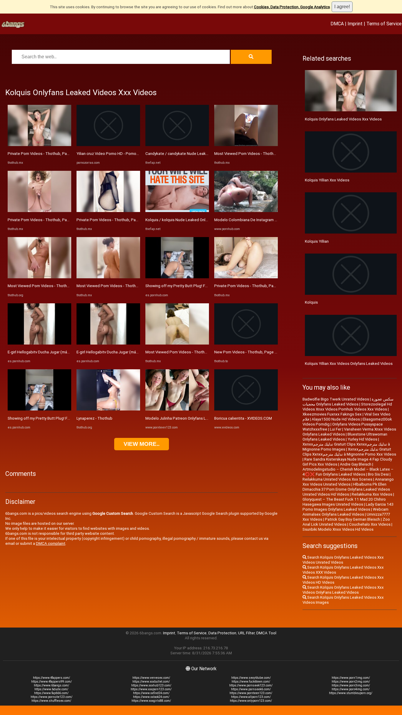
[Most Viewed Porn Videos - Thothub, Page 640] (177, 343)
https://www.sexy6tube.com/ (251, 678)
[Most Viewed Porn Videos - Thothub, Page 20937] (108, 276)
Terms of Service (383, 24)
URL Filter (246, 632)
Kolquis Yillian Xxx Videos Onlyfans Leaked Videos (349, 363)
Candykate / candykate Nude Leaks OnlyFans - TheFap (193, 153)
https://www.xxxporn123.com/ (151, 689)
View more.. (142, 444)
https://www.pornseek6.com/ (251, 689)
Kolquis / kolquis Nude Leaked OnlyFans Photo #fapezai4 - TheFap (204, 219)
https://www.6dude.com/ (51, 689)
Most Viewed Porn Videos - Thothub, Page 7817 (50, 285)
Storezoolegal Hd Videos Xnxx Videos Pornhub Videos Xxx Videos (347, 407)
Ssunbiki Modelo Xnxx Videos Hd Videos (338, 529)
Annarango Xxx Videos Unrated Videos (348, 482)
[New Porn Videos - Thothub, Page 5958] (246, 343)
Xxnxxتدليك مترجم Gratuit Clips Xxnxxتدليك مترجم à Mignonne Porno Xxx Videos (349, 452)
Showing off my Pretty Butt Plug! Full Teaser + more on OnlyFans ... (65, 418)
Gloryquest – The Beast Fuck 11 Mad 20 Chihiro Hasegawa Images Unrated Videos (344, 502)
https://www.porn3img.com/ (351, 685)
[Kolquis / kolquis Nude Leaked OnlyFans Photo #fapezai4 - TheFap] (177, 210)
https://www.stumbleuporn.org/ (350, 693)
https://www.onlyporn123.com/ (251, 701)
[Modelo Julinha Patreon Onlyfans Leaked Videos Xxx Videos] (177, 409)
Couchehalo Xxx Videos (370, 524)
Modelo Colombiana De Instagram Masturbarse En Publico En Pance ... (275, 219)
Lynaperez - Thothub (94, 418)
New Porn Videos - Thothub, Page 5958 (249, 352)
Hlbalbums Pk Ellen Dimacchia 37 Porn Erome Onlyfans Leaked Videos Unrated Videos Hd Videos (346, 489)
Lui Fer (335, 429)
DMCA (337, 24)
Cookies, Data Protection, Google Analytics (292, 6)
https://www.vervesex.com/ (151, 678)
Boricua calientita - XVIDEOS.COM (243, 418)
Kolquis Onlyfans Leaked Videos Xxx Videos (343, 119)
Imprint (355, 24)
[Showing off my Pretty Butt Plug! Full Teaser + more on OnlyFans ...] (39, 409)
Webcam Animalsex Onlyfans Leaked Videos (345, 512)
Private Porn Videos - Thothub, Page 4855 (114, 219)
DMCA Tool (266, 632)
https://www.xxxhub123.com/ (151, 685)
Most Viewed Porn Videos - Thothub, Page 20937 (120, 285)
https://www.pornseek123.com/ (251, 685)
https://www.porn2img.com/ (351, 681)
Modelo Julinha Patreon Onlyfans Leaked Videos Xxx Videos (198, 418)
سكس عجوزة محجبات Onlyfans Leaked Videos (348, 402)
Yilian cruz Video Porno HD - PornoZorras (112, 153)
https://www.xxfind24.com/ (151, 693)
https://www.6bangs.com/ (51, 685)
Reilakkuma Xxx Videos (372, 494)
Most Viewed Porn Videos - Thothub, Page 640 (186, 352)
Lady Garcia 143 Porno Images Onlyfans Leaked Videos (348, 507)
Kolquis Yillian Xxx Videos (327, 180)
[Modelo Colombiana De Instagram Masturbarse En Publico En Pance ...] (246, 210)
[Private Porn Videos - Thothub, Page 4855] (108, 210)
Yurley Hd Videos (362, 439)
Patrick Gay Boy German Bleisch (352, 519)
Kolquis (311, 302)
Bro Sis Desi (378, 474)
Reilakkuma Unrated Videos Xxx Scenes (337, 479)
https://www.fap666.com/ (51, 693)
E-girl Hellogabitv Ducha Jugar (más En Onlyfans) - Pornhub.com (63, 352)
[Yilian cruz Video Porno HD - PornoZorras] (108, 144)
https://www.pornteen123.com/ (251, 693)
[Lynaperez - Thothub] (108, 409)
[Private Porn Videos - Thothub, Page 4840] (39, 144)
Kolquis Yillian (317, 241)
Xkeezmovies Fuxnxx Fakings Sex (332, 414)
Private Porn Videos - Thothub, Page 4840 (45, 153)
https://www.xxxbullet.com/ (151, 681)
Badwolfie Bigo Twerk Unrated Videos (336, 399)
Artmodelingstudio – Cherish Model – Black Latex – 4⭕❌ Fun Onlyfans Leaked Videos (348, 472)
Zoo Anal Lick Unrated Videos (346, 522)
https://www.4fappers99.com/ (51, 681)
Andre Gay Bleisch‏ (355, 464)
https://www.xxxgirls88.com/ (151, 701)
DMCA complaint (50, 543)
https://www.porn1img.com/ (351, 678)
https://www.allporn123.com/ (251, 697)
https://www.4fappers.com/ (51, 678)
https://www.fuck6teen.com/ (251, 681)
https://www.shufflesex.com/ (51, 701)
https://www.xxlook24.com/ (151, 697)
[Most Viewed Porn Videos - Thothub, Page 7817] (39, 276)
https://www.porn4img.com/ (351, 689)
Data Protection (222, 632)
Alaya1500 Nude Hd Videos (336, 419)
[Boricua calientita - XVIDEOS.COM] (246, 409)
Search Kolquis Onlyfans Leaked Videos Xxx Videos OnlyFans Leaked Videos (343, 590)
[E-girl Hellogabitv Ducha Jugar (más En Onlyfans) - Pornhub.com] (39, 343)
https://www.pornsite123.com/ (51, 697)
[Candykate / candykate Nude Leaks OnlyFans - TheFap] (177, 144)
